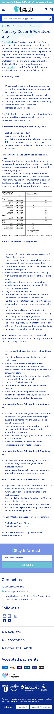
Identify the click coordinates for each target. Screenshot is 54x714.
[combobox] (27, 18)
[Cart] (51, 9)
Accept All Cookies (41, 707)
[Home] (3, 26)
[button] (27, 675)
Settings (8, 707)
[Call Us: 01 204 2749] (45, 9)
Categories (15, 640)
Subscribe (27, 565)
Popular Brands (19, 648)
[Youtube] (15, 616)
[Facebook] (10, 616)
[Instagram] (4, 616)
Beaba (9, 42)
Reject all (22, 707)
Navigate (13, 632)
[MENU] (3, 9)
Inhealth (11, 67)
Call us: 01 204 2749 (14, 587)
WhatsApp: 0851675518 (16, 591)
